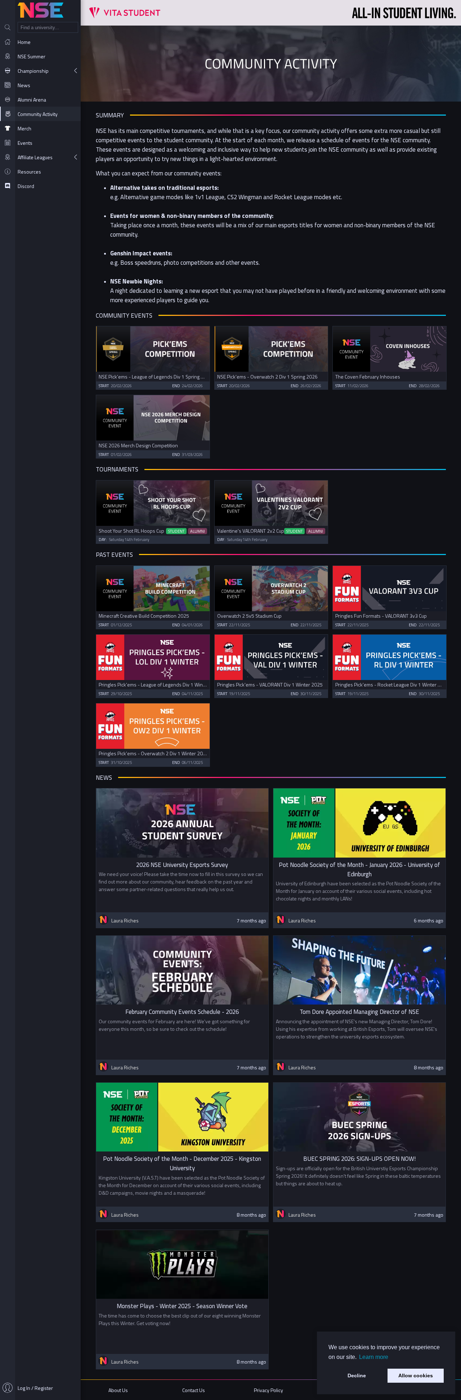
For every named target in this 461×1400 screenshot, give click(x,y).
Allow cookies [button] (415, 1375)
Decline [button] (357, 1375)
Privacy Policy (268, 1390)
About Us (118, 1390)
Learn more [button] (373, 1357)
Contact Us (193, 1390)
